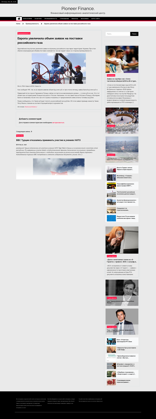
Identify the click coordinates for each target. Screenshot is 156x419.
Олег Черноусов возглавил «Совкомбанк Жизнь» (120, 301)
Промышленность (50, 18)
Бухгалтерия (27, 18)
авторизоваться (58, 122)
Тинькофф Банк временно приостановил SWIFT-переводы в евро (125, 185)
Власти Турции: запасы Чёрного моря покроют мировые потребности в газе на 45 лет (125, 169)
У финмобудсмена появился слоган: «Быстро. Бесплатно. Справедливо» (126, 357)
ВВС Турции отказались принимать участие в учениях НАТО (48, 140)
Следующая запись (23, 131)
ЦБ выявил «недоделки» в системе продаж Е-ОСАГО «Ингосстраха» (125, 365)
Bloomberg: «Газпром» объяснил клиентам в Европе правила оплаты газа (126, 177)
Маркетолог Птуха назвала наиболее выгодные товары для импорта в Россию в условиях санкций (126, 217)
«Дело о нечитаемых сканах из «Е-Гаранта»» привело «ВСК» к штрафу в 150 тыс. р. (121, 261)
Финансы (75, 18)
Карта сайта (95, 18)
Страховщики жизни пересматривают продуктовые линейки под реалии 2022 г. (126, 381)
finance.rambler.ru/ (31, 107)
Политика (38, 18)
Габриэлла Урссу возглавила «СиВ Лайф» (126, 348)
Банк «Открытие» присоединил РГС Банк (124, 340)
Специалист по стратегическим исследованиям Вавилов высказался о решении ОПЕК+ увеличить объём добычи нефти (125, 209)
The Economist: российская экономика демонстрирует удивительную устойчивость (126, 193)
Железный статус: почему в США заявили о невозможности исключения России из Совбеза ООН (121, 130)
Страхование (64, 18)
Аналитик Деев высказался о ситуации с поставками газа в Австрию (126, 201)
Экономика (85, 18)
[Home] (19, 19)
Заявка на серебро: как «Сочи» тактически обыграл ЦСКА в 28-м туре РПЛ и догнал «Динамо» (121, 80)
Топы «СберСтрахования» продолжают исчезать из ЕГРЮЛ (120, 330)
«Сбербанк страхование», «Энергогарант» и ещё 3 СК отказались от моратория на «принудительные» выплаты (126, 373)
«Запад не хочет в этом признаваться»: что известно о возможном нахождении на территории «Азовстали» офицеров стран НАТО (121, 158)
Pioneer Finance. (78, 8)
